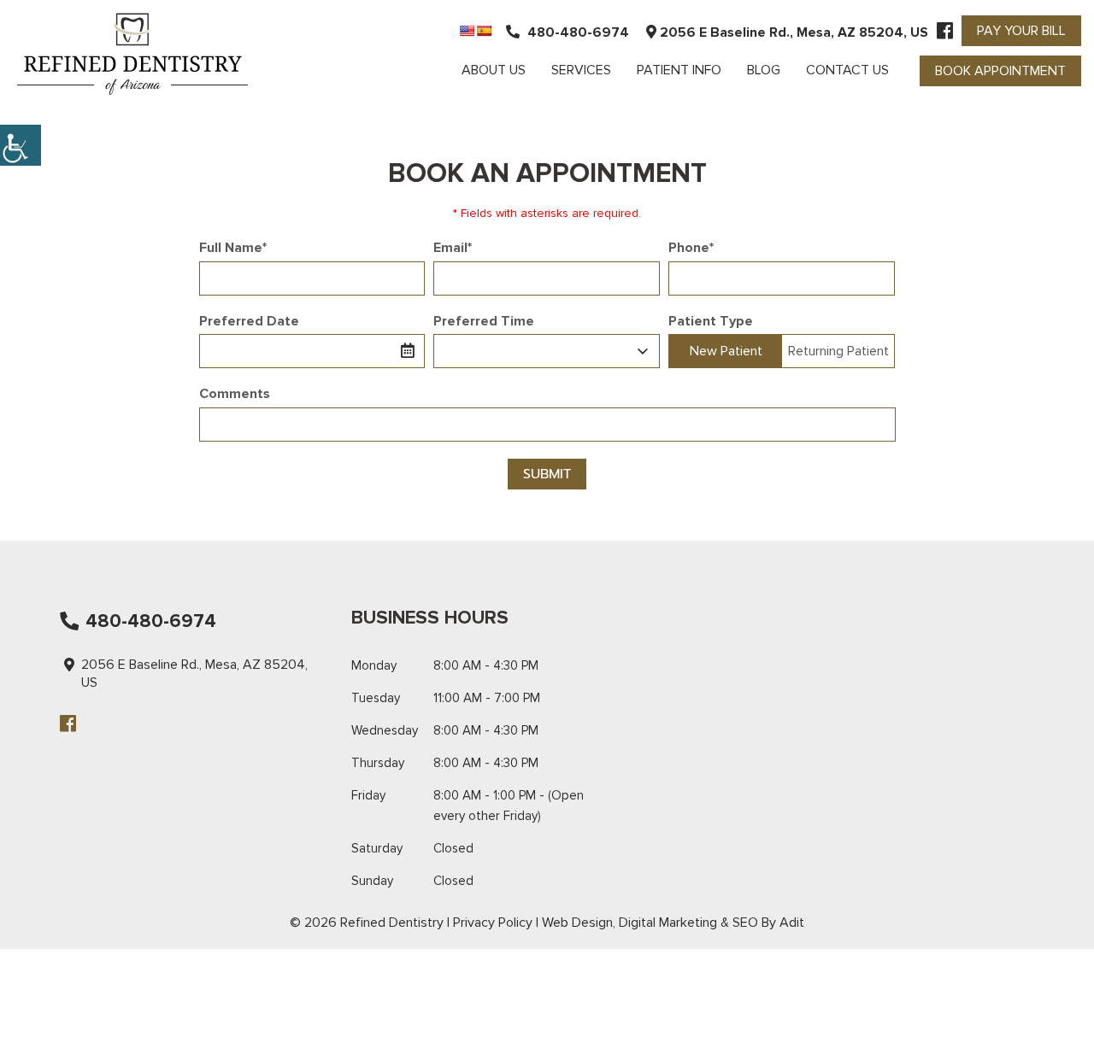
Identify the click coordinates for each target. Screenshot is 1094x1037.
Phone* (691, 247)
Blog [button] (763, 70)
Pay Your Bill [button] (1021, 30)
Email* (452, 247)
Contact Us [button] (847, 70)
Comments (234, 393)
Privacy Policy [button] (492, 922)
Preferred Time (483, 321)
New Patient (726, 351)
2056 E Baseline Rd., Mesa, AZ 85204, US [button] (792, 32)
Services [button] (581, 70)
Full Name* (233, 247)
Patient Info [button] (679, 70)
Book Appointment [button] (1000, 70)
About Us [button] (494, 70)
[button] (20, 145)
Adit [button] (791, 922)
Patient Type (710, 321)
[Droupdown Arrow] (643, 351)
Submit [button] (547, 474)
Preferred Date (249, 321)
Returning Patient (838, 351)
